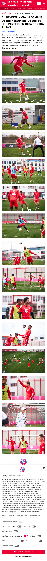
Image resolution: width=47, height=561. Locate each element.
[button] (23, 63)
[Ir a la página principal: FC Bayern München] (4, 3)
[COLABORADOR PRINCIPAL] (39, 3)
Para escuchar (7, 32)
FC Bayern (5, 8)
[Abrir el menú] (44, 3)
